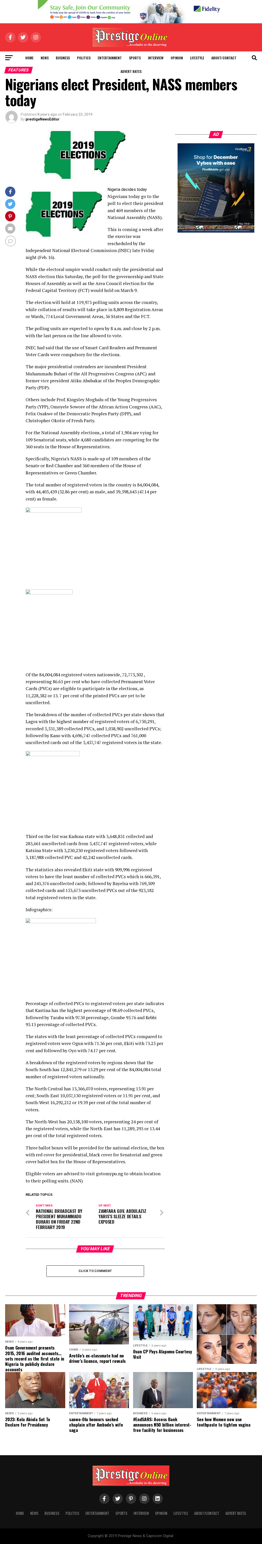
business (63, 57)
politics (84, 57)
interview (155, 57)
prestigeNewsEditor (43, 119)
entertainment (110, 57)
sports (135, 57)
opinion (177, 57)
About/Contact (223, 57)
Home (29, 57)
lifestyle (197, 57)
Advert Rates (131, 71)
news (45, 57)
